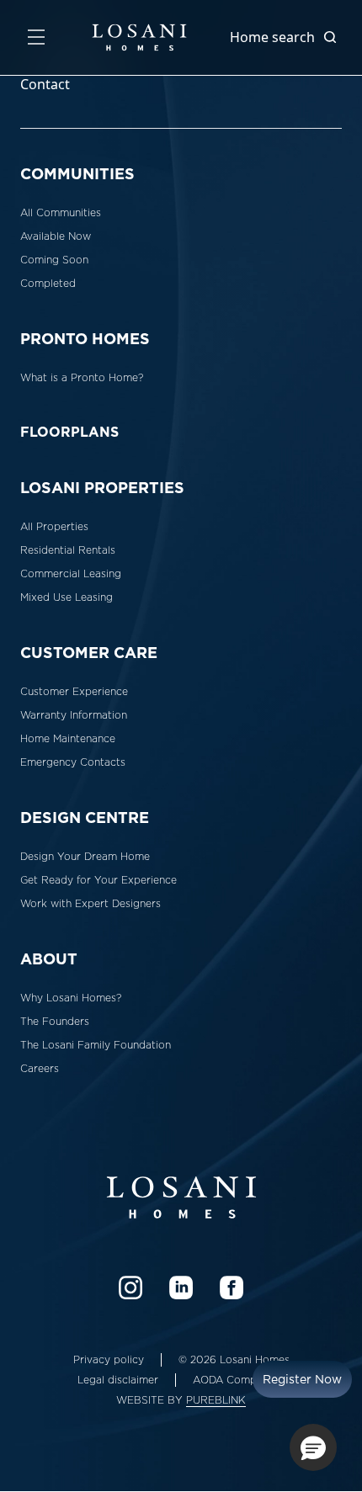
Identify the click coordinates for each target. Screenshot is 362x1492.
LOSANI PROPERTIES (102, 487)
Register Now (302, 1379)
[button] (313, 1447)
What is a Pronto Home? (81, 378)
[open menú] (36, 37)
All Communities (60, 213)
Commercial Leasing (70, 574)
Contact (45, 84)
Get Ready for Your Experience (98, 880)
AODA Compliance (239, 1380)
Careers (39, 1069)
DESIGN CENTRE (84, 817)
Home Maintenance (67, 739)
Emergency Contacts (72, 762)
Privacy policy (108, 1360)
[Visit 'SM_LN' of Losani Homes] (181, 1287)
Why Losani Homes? (70, 998)
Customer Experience (74, 692)
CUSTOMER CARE (88, 652)
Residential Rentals (67, 550)
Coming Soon (54, 260)
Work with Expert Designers (90, 904)
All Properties (54, 527)
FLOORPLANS (69, 432)
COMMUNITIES (77, 174)
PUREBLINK (216, 1400)
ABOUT (48, 959)
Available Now (55, 236)
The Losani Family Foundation (95, 1045)
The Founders (54, 1021)
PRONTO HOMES (85, 339)
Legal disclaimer (117, 1380)
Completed (48, 283)
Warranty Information (73, 715)
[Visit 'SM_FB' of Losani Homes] (231, 1287)
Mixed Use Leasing (66, 597)
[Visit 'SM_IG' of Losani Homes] (130, 1287)
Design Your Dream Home (85, 857)
